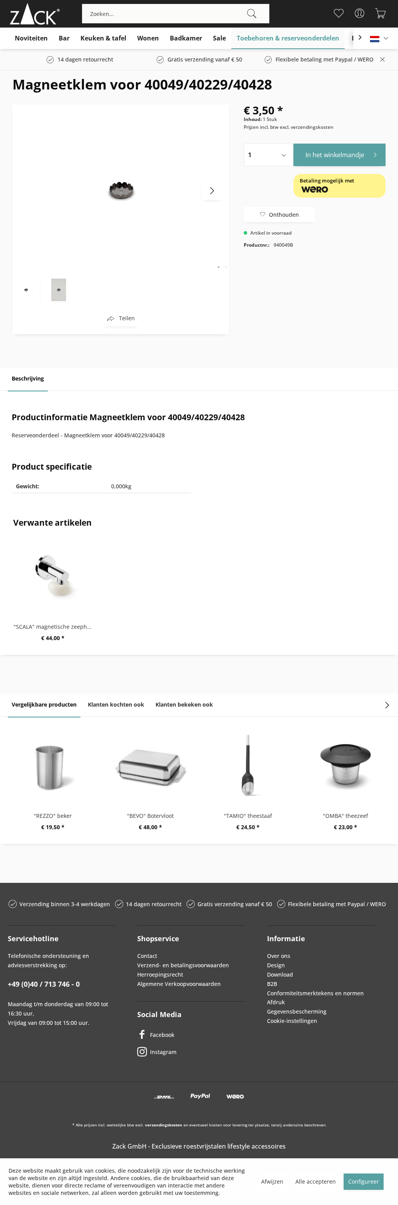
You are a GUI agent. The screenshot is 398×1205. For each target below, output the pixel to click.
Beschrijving (28, 378)
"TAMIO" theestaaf (248, 815)
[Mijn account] (359, 13)
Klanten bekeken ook (184, 704)
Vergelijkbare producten (44, 704)
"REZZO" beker (53, 815)
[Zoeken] (251, 13)
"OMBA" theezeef (345, 815)
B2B (272, 984)
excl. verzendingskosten (306, 127)
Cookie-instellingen (292, 1020)
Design (276, 965)
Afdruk (276, 1002)
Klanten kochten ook (116, 704)
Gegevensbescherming (296, 1011)
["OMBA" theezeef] (345, 765)
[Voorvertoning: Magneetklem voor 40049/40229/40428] (26, 289)
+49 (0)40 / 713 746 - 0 (44, 984)
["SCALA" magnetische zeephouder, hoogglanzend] (53, 576)
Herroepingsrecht (160, 974)
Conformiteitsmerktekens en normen (315, 993)
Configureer (363, 1181)
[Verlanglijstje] (338, 13)
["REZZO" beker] (53, 765)
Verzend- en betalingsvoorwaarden (183, 965)
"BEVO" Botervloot (150, 815)
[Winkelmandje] (380, 13)
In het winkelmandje (334, 155)
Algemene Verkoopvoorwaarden (179, 984)
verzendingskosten (163, 1125)
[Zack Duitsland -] (33, 13)
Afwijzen (272, 1181)
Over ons (278, 955)
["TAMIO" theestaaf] (248, 765)
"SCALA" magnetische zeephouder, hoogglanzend (55, 626)
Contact (147, 955)
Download (280, 974)
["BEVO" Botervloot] (150, 765)
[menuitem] (175, 13)
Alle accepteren (315, 1181)
